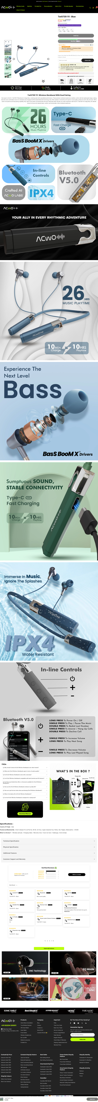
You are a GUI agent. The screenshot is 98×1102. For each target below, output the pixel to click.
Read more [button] (67, 911)
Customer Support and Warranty (14, 859)
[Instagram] (74, 1023)
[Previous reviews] (59, 67)
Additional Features (10, 853)
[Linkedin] (86, 1023)
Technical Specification (11, 841)
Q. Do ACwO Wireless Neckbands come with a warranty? (17, 774)
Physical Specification (10, 847)
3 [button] (49, 940)
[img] (12, 890)
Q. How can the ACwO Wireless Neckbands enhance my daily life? (19, 786)
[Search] (90, 8)
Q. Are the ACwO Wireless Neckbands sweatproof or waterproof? (19, 797)
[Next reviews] (93, 67)
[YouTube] (78, 1023)
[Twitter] (82, 1023)
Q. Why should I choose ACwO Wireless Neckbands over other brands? (21, 767)
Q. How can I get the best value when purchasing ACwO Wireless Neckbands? (22, 790)
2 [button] (47, 940)
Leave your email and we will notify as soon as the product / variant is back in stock (75, 56)
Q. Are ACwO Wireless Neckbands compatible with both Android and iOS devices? (23, 778)
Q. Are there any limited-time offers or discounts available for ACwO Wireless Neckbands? (22, 782)
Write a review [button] (77, 874)
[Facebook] (70, 1023)
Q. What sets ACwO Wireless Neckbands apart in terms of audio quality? (21, 771)
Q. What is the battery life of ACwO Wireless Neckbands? (17, 794)
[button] (7, 43)
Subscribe (88, 60)
